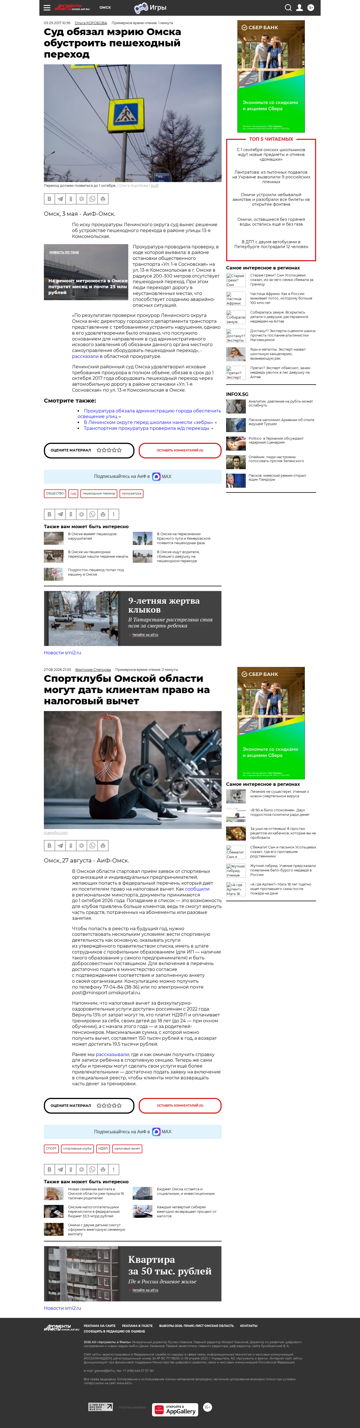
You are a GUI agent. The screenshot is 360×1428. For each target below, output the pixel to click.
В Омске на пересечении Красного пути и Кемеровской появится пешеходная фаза (183, 538)
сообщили (197, 889)
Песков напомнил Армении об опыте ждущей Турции (281, 422)
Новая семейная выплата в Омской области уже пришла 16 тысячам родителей (96, 1193)
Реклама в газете (137, 1326)
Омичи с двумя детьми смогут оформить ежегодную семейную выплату (96, 1229)
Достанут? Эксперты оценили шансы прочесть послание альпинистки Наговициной (283, 335)
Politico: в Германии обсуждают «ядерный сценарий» (276, 440)
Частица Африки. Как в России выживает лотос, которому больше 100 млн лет (281, 298)
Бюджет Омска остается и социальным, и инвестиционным (186, 1191)
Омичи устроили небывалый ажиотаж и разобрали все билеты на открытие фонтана (271, 199)
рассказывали (112, 1054)
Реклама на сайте (100, 1326)
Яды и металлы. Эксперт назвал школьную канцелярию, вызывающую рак (278, 353)
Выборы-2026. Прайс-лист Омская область (196, 1326)
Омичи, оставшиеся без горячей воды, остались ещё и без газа (271, 222)
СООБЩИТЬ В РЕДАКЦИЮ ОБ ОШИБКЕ (114, 1331)
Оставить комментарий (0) (180, 450)
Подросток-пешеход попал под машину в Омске (96, 572)
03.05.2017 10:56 (57, 23)
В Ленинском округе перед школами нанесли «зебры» (148, 422)
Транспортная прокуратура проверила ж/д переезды (147, 428)
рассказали (85, 356)
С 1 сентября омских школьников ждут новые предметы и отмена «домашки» (271, 154)
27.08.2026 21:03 (57, 670)
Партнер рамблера (132, 1407)
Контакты (248, 1326)
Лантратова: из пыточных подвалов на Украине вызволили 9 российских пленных (271, 177)
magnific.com (56, 832)
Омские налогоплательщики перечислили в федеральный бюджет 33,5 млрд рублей (94, 1211)
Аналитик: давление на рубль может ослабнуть (281, 403)
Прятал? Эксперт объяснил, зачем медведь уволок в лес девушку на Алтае (280, 372)
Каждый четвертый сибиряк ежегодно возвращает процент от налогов (187, 1211)
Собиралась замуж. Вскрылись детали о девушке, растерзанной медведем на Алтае (279, 316)
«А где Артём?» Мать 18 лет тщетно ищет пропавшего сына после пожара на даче (280, 888)
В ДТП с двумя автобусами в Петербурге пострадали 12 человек (271, 244)
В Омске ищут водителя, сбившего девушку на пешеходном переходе (178, 556)
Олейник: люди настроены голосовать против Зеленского (276, 459)
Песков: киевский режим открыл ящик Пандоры (277, 478)
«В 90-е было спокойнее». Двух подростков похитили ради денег (280, 812)
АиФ (155, 185)
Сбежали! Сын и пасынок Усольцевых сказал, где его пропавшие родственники (283, 851)
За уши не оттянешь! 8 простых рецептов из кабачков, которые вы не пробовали (283, 833)
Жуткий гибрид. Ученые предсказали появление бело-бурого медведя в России (283, 870)
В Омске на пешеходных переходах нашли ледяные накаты (98, 554)
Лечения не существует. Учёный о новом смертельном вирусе (279, 793)
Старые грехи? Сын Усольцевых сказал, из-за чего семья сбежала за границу (281, 279)
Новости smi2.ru (62, 652)
